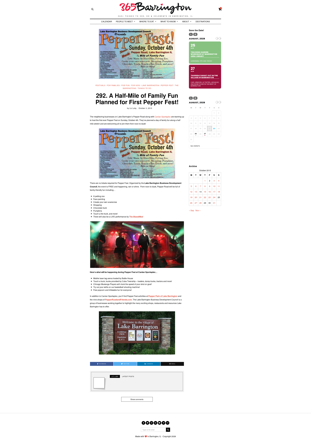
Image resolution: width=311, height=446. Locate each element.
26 (191, 202)
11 (219, 186)
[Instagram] (151, 423)
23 (209, 197)
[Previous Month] (217, 38)
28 (200, 202)
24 (214, 197)
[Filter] (195, 34)
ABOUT (185, 21)
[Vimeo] (163, 423)
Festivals (100, 85)
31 (214, 202)
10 (214, 186)
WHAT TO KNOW (168, 21)
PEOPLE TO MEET (124, 21)
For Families (113, 85)
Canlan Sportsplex (163, 116)
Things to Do (144, 88)
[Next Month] (220, 38)
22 (205, 197)
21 (200, 197)
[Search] (191, 34)
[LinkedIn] (155, 423)
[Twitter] (147, 423)
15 (205, 191)
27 (196, 202)
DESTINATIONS (203, 21)
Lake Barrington (150, 85)
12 (191, 191)
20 (196, 197)
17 (214, 191)
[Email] (167, 423)
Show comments (136, 399)
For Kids (135, 85)
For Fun (125, 85)
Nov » (198, 210)
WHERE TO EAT (146, 21)
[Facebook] (143, 423)
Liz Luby (133, 108)
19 (191, 197)
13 (196, 191)
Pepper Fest (167, 85)
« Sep (191, 210)
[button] (137, 244)
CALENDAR (106, 21)
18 (219, 191)
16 (209, 191)
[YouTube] (159, 423)
